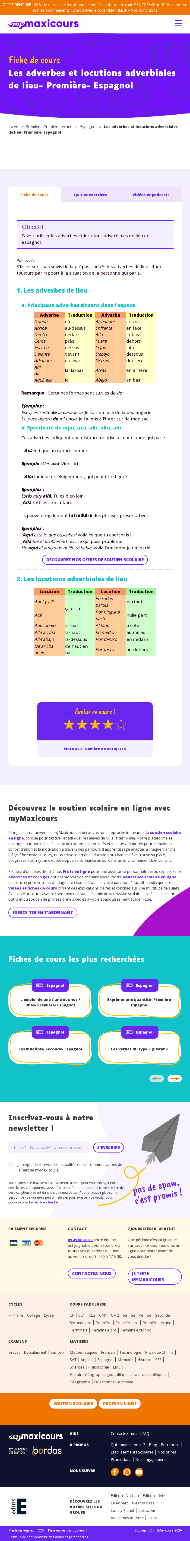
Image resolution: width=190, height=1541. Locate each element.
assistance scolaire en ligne (149, 877)
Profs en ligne (76, 871)
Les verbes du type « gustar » (139, 1049)
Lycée (13, 126)
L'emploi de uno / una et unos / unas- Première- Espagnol (50, 1002)
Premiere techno (58, 126)
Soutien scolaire (73, 1403)
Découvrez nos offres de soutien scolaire (95, 559)
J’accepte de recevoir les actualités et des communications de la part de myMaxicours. (70, 1167)
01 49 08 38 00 (80, 1239)
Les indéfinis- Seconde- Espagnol (50, 1049)
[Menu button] (178, 23)
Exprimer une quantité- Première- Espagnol (139, 1002)
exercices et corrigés (28, 877)
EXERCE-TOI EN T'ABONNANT (43, 912)
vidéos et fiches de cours (32, 888)
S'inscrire (108, 1147)
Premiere (34, 126)
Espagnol (88, 126)
